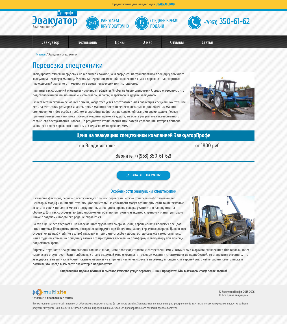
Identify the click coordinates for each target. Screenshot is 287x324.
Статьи (207, 42)
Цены (120, 42)
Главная (41, 54)
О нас (147, 42)
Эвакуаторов (165, 4)
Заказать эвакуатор (146, 175)
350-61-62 (227, 21)
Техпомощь (87, 42)
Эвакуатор (50, 42)
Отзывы (177, 42)
